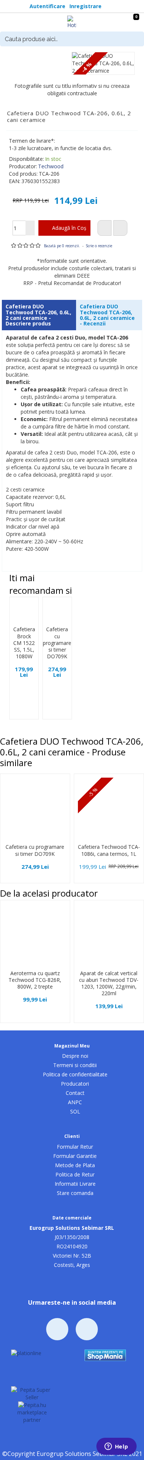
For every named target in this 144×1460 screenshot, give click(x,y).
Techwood (51, 166)
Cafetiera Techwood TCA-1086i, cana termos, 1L (109, 850)
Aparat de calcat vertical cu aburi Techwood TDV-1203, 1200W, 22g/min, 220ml (108, 983)
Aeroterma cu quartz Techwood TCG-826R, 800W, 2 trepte (34, 980)
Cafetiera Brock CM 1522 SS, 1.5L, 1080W (24, 643)
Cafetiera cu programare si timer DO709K (57, 643)
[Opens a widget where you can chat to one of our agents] (116, 1447)
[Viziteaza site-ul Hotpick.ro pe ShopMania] (105, 1354)
